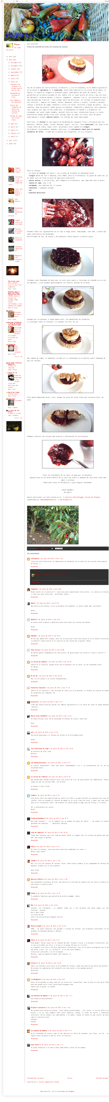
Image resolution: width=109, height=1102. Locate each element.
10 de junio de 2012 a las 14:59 (48, 963)
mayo (13, 124)
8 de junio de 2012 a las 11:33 (47, 846)
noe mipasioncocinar (38, 762)
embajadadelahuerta (48, 499)
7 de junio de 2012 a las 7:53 (51, 558)
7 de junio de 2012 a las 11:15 (58, 688)
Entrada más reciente (35, 1078)
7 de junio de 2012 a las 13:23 (59, 716)
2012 (11, 60)
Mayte (33, 603)
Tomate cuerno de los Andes (18, 222)
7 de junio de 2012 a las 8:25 (47, 603)
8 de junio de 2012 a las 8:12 (56, 818)
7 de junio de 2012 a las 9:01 (48, 636)
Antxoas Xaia (13, 394)
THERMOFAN (11, 344)
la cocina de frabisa (39, 777)
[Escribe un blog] (57, 548)
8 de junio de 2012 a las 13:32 (48, 893)
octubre (14, 69)
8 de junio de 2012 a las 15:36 (54, 926)
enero (13, 136)
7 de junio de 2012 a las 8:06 (49, 589)
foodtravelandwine (38, 818)
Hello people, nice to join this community (15, 285)
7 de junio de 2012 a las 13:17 (51, 702)
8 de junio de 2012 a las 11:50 (55, 879)
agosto (13, 75)
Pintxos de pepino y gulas (18, 231)
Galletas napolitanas (18, 248)
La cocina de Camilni (39, 662)
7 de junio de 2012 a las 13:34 (46, 732)
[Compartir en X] (59, 548)
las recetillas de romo (40, 748)
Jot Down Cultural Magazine (15, 363)
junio (13, 82)
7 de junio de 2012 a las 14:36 (61, 748)
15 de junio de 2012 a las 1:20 (58, 1007)
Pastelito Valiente (38, 688)
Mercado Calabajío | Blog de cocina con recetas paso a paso (15, 324)
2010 (11, 143)
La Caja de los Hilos (13, 411)
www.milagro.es (65, 499)
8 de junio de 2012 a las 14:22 (46, 905)
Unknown (34, 636)
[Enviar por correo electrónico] (56, 548)
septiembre (15, 72)
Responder (34, 566)
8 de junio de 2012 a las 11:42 (48, 860)
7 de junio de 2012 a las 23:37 (59, 762)
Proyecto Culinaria (38, 1007)
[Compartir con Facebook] (60, 548)
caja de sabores (37, 832)
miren (37, 574)
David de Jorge (13, 392)
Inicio (69, 1078)
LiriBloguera (36, 979)
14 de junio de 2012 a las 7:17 (60, 995)
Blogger (71, 1091)
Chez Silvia (35, 650)
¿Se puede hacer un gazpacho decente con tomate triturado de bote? (15, 333)
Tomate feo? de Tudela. (18, 170)
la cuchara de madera (39, 1030)
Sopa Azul (11, 399)
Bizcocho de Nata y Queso (18, 314)
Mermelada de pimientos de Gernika (15, 212)
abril (13, 127)
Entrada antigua (102, 1078)
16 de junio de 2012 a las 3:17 (51, 1044)
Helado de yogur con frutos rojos (16, 118)
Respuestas (37, 571)
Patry (33, 846)
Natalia (34, 619)
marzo (13, 130)
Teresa (33, 963)
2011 (11, 140)
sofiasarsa (35, 558)
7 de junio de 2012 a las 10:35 (59, 662)
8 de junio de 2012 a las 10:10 (55, 832)
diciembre (15, 62)
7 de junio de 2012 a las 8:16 (53, 574)
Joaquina (34, 589)
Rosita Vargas (36, 926)
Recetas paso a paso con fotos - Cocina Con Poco (14, 293)
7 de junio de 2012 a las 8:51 (48, 619)
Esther (33, 893)
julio (13, 78)
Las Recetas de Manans (39, 995)
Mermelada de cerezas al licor (15, 95)
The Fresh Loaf (13, 281)
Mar (32, 905)
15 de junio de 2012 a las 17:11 (59, 1030)
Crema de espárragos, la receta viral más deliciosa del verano (15, 381)
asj (32, 732)
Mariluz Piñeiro (37, 879)
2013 (11, 56)
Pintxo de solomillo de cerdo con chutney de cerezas (15, 109)
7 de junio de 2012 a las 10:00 (52, 650)
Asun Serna (35, 1044)
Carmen (33, 860)
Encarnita (34, 702)
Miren (18, 44)
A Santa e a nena (14, 413)
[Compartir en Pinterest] (62, 548)
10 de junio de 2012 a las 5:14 (47, 940)
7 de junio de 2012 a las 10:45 (50, 676)
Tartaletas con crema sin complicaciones (15, 180)
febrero (14, 133)
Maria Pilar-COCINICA (39, 716)
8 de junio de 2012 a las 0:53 (59, 777)
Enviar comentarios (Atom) (49, 1082)
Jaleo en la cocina (12, 373)
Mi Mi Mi (34, 676)
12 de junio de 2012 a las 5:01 (53, 979)
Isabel (33, 795)
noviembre (15, 66)
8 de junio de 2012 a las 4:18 (47, 795)
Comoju (10, 311)
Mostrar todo (18, 356)
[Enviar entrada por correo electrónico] (52, 548)
